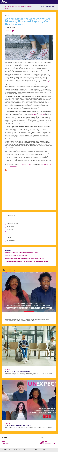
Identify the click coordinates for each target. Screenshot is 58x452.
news (16, 5)
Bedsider (42, 6)
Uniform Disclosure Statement (48, 443)
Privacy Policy (43, 441)
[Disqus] (29, 189)
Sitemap (42, 442)
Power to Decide (9, 5)
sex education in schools (38, 114)
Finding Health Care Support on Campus (17, 371)
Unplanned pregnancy (18, 170)
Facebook (11, 31)
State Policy (28, 170)
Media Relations (4, 442)
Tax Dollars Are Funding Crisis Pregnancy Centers (16, 255)
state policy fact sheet (26, 164)
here (22, 81)
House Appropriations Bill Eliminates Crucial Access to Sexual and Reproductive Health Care (26, 261)
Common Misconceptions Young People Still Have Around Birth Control (21, 252)
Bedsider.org (13, 166)
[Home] (4, 1)
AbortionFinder (50, 6)
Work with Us (5, 443)
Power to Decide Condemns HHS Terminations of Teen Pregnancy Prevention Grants (24, 258)
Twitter (13, 31)
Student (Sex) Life (46, 164)
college (10, 170)
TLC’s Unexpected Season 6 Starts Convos (18, 425)
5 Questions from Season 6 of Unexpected (18, 317)
